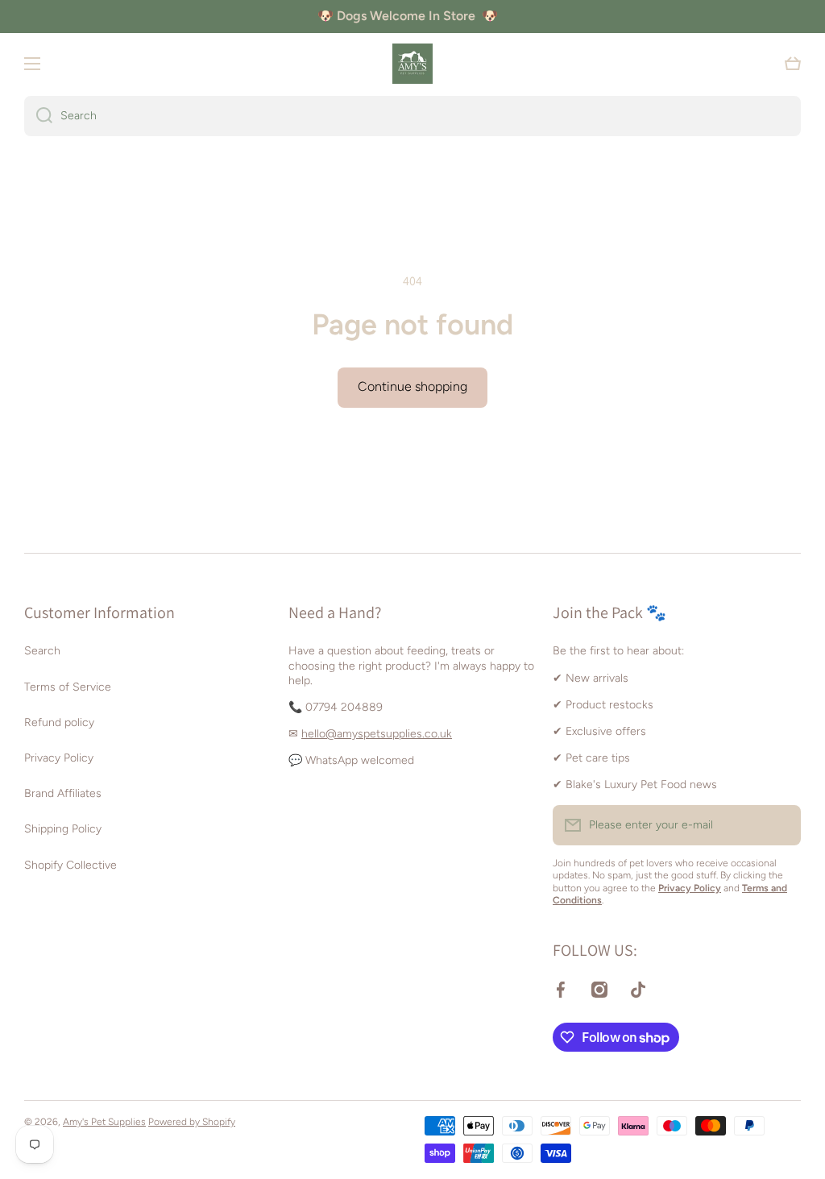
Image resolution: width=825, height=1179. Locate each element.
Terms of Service (67, 687)
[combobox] (412, 116)
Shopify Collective (70, 865)
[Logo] (412, 64)
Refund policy (59, 722)
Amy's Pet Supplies (104, 1121)
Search (42, 651)
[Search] (38, 116)
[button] (793, 64)
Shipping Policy (63, 829)
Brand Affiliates (63, 793)
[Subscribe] (781, 825)
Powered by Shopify (191, 1121)
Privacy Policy (58, 758)
